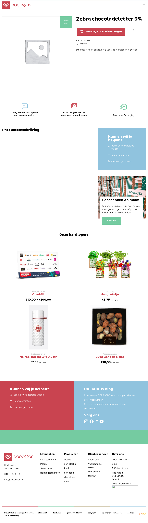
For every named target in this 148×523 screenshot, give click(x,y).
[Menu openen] (144, 5)
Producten (71, 454)
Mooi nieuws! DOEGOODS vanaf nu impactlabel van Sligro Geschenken (109, 397)
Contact (111, 220)
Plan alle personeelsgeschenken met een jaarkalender (105, 406)
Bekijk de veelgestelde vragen (29, 394)
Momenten (47, 454)
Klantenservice (98, 454)
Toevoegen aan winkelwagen (104, 31)
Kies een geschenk (121, 161)
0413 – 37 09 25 (12, 474)
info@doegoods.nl (13, 479)
